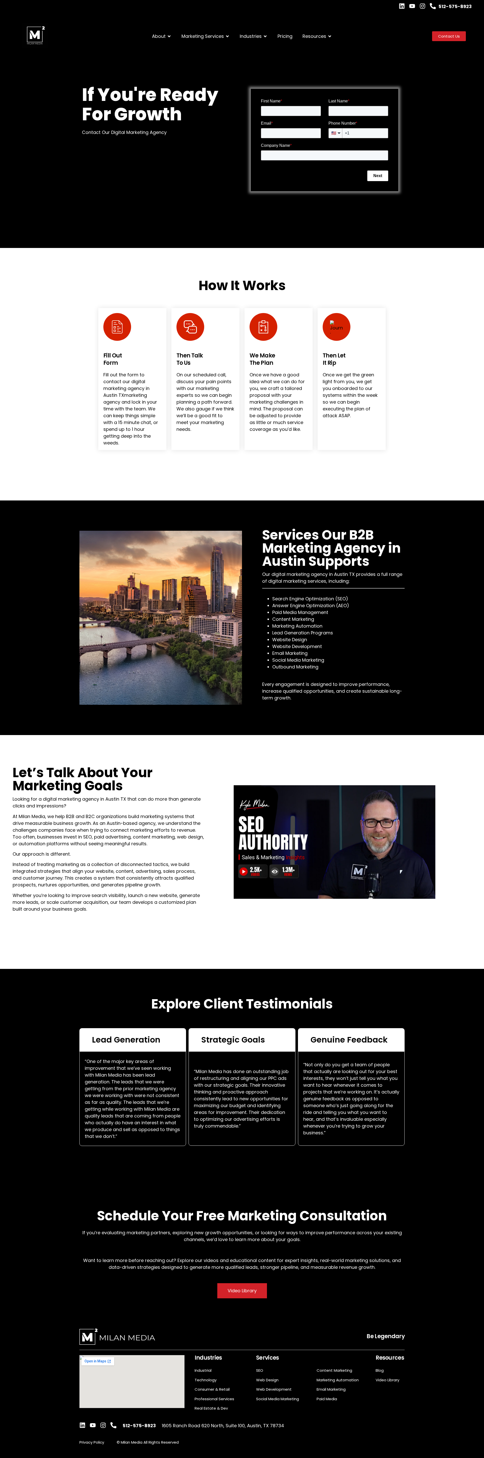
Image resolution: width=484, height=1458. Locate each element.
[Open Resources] (329, 36)
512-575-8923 (455, 6)
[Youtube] (412, 6)
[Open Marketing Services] (227, 36)
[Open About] (169, 36)
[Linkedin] (402, 6)
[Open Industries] (265, 36)
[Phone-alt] (433, 6)
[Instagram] (422, 6)
